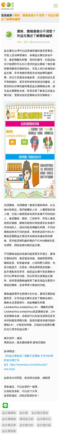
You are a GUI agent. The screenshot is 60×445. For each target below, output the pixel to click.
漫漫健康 (6, 15)
